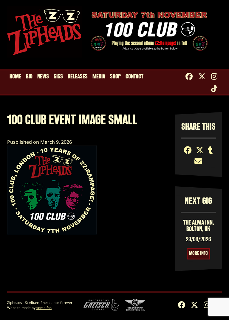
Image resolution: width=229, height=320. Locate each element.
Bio (29, 76)
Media (98, 76)
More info (198, 253)
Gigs (58, 76)
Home (15, 76)
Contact (134, 76)
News (43, 76)
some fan (44, 307)
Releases (78, 76)
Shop (115, 76)
